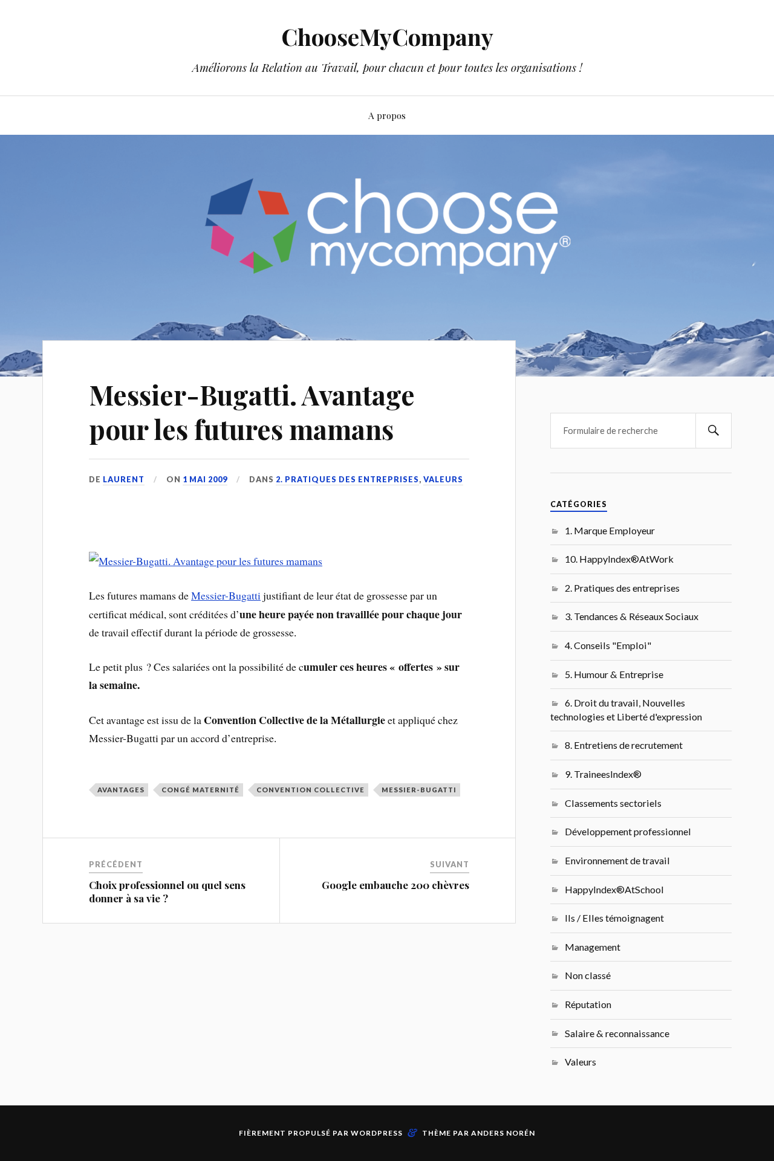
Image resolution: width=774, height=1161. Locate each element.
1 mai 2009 (205, 479)
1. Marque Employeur (610, 530)
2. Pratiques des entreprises (347, 479)
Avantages (121, 790)
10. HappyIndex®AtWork (619, 558)
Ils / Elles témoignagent (614, 917)
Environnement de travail (617, 860)
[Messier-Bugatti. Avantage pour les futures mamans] (205, 561)
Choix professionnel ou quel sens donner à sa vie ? (167, 891)
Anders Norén (503, 1132)
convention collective (310, 790)
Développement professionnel (628, 831)
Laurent (124, 479)
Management (592, 946)
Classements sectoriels (613, 803)
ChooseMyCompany (387, 36)
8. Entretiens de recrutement (624, 745)
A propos (387, 115)
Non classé (588, 975)
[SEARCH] (713, 430)
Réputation (588, 1004)
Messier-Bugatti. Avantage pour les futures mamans (252, 412)
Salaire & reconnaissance (617, 1033)
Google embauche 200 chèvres (395, 884)
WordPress (377, 1132)
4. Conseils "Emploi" (608, 645)
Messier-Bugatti (226, 595)
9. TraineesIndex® (603, 774)
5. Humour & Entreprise (614, 674)
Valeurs (443, 479)
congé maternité (200, 790)
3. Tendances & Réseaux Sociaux (631, 616)
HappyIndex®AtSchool (614, 889)
